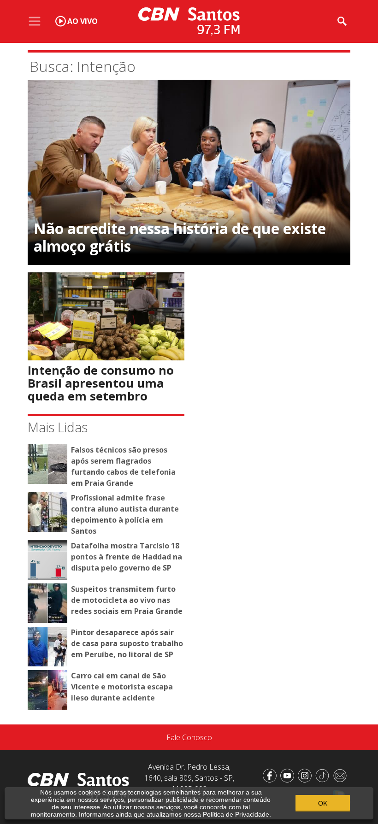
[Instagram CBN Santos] (306, 775)
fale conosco (189, 737)
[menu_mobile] (34, 21)
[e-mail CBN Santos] (341, 775)
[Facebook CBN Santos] (271, 775)
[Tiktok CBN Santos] (324, 775)
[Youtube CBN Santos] (289, 775)
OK (322, 803)
